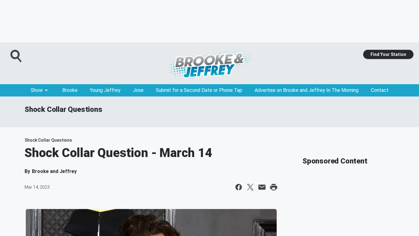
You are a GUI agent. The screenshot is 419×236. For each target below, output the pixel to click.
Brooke (70, 90)
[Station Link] (209, 63)
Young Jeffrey (105, 90)
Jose (138, 90)
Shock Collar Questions (63, 109)
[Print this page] (273, 187)
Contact (380, 90)
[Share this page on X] (250, 187)
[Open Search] (16, 56)
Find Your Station (388, 54)
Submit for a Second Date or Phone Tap (199, 90)
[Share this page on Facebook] (238, 187)
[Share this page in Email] (262, 187)
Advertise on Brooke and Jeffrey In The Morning (307, 90)
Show (37, 90)
